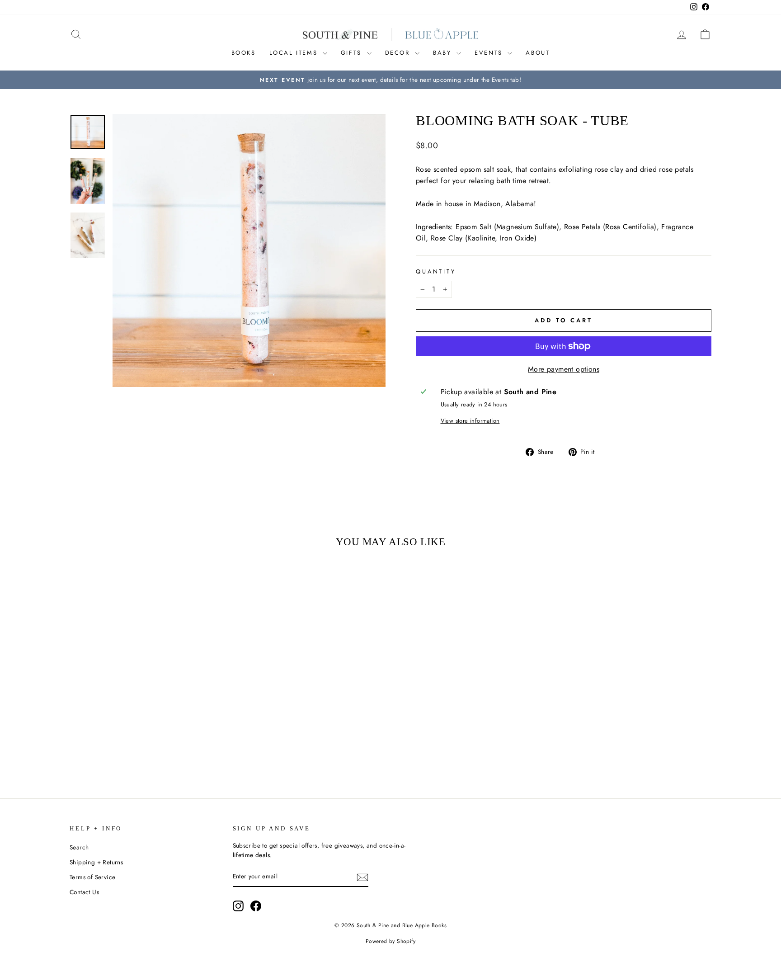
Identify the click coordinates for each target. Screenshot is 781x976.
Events (490, 52)
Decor (399, 52)
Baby (443, 52)
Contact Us (84, 891)
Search (79, 847)
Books (243, 52)
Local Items (294, 52)
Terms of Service (92, 877)
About (538, 52)
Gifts (353, 52)
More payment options (563, 369)
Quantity (436, 271)
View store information (470, 420)
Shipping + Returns (96, 862)
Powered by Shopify (390, 941)
